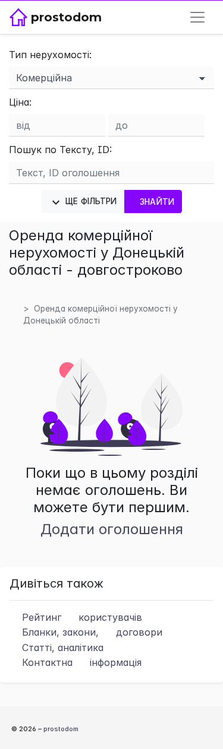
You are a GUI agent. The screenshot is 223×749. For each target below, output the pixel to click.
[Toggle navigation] (197, 17)
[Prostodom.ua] (22, 296)
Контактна (80, 662)
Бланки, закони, (90, 632)
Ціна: (20, 102)
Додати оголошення (111, 529)
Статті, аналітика (61, 647)
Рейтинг (80, 617)
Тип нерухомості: (50, 55)
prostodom (60, 729)
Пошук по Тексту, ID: (60, 149)
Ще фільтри (90, 201)
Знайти (157, 202)
